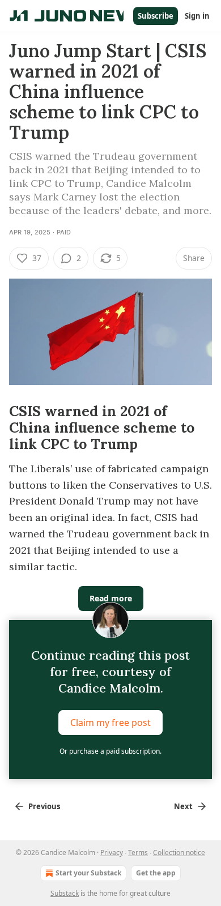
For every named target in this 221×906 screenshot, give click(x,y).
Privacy (111, 852)
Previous (44, 806)
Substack (64, 893)
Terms (138, 852)
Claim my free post (110, 722)
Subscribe (155, 16)
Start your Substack (88, 873)
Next (183, 806)
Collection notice (179, 852)
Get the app (156, 873)
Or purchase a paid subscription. (111, 751)
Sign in (197, 16)
